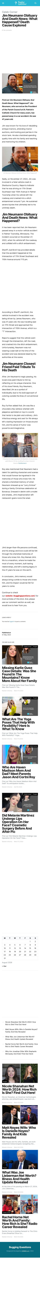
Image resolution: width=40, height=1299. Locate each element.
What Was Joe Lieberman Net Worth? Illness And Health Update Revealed (19, 1038)
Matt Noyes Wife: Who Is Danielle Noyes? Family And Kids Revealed (21, 1030)
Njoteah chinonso (7, 690)
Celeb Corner (9, 11)
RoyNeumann (22, 463)
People (35, 646)
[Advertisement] (20, 53)
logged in (12, 621)
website (9, 596)
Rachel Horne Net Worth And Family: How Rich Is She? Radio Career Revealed (21, 1045)
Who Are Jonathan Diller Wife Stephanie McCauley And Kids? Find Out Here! (20, 1052)
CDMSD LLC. (25, 1251)
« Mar (4, 966)
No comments (8, 30)
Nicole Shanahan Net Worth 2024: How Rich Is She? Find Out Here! (20, 1023)
